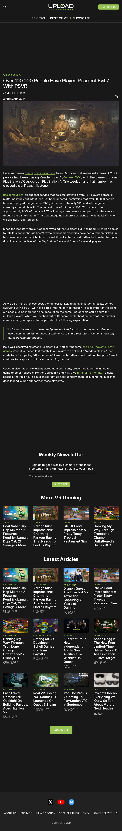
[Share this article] (116, 96)
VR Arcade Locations (70, 584)
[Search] (4, 7)
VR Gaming (12, 75)
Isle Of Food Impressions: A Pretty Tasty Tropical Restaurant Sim (75, 533)
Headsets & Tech (104, 689)
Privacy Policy (45, 813)
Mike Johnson (10, 611)
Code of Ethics (69, 813)
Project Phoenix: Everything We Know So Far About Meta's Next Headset (106, 700)
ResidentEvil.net (13, 194)
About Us (10, 813)
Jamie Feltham (14, 93)
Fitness (68, 635)
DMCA (86, 813)
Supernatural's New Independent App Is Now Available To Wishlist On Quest (75, 650)
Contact (26, 813)
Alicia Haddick (71, 611)
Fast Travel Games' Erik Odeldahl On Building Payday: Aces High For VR (15, 702)
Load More (61, 729)
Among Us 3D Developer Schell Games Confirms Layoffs (43, 646)
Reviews (38, 18)
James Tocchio (11, 662)
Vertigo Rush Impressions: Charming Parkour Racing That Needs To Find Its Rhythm (44, 535)
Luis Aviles (99, 607)
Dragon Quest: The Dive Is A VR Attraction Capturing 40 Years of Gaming (76, 598)
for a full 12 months (89, 372)
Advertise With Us (106, 813)
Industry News (42, 635)
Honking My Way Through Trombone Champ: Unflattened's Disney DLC (104, 535)
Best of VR (59, 18)
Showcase (81, 18)
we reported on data (40, 173)
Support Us (108, 7)
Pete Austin (39, 611)
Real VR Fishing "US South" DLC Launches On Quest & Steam (45, 698)
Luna (96, 712)
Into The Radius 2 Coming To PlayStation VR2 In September (76, 698)
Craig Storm (70, 666)
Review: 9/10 (72, 177)
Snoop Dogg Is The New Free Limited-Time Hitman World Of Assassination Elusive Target (106, 648)
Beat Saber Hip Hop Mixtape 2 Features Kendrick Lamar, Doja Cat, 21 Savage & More (15, 535)
